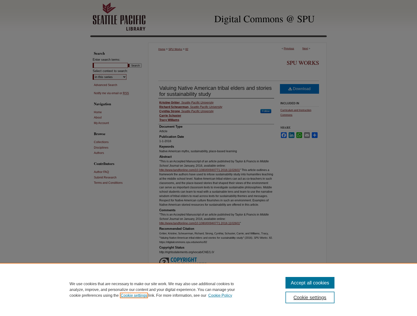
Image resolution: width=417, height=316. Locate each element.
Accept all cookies (310, 282)
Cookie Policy (220, 295)
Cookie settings (134, 295)
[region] (208, 289)
